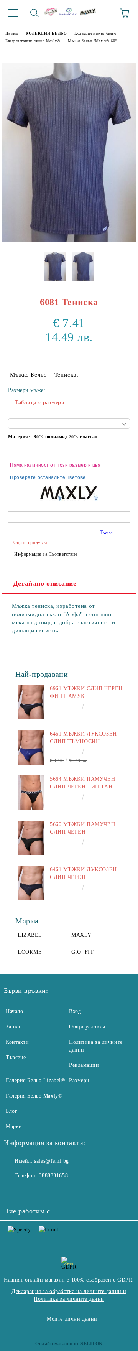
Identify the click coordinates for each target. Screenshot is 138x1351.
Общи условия (87, 1027)
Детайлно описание (45, 583)
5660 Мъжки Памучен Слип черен (82, 828)
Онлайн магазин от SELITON (69, 1343)
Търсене (16, 1057)
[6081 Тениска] (69, 240)
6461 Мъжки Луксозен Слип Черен (83, 873)
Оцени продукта (30, 542)
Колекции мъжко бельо (95, 33)
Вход (75, 1011)
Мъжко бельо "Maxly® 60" (92, 41)
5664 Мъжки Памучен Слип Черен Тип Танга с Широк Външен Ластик (84, 783)
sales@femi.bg (51, 1161)
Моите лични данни (72, 1319)
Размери (79, 1080)
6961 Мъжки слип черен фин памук (86, 692)
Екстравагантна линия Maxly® (32, 41)
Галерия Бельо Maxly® (34, 1096)
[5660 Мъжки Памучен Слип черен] (31, 838)
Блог (11, 1111)
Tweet (107, 532)
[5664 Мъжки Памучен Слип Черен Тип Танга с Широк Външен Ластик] (31, 792)
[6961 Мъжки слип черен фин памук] (31, 702)
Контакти (17, 1042)
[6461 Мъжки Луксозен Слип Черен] (31, 883)
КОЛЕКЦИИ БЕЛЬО (46, 33)
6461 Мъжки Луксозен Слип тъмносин (83, 737)
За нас (13, 1027)
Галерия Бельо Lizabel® (35, 1080)
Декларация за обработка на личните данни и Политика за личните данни (69, 1295)
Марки (14, 1126)
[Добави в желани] (119, 461)
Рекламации (84, 1065)
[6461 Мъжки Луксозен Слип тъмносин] (31, 747)
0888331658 (53, 1175)
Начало (11, 33)
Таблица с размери (40, 402)
